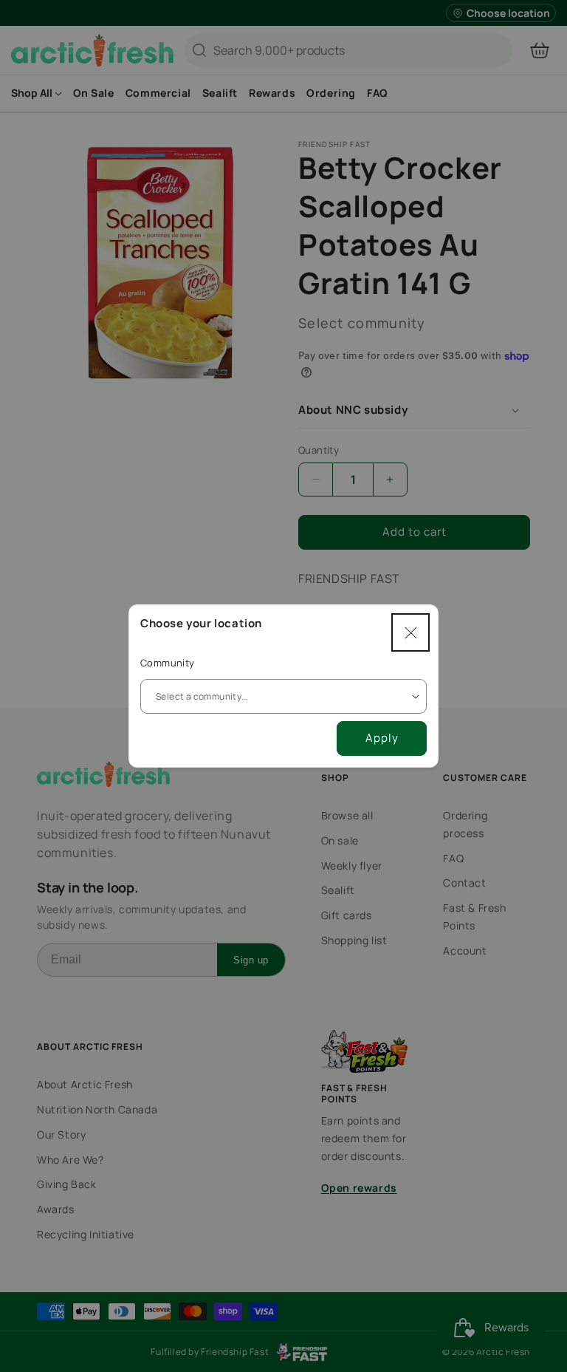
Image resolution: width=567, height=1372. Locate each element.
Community (167, 662)
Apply (382, 737)
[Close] (410, 632)
